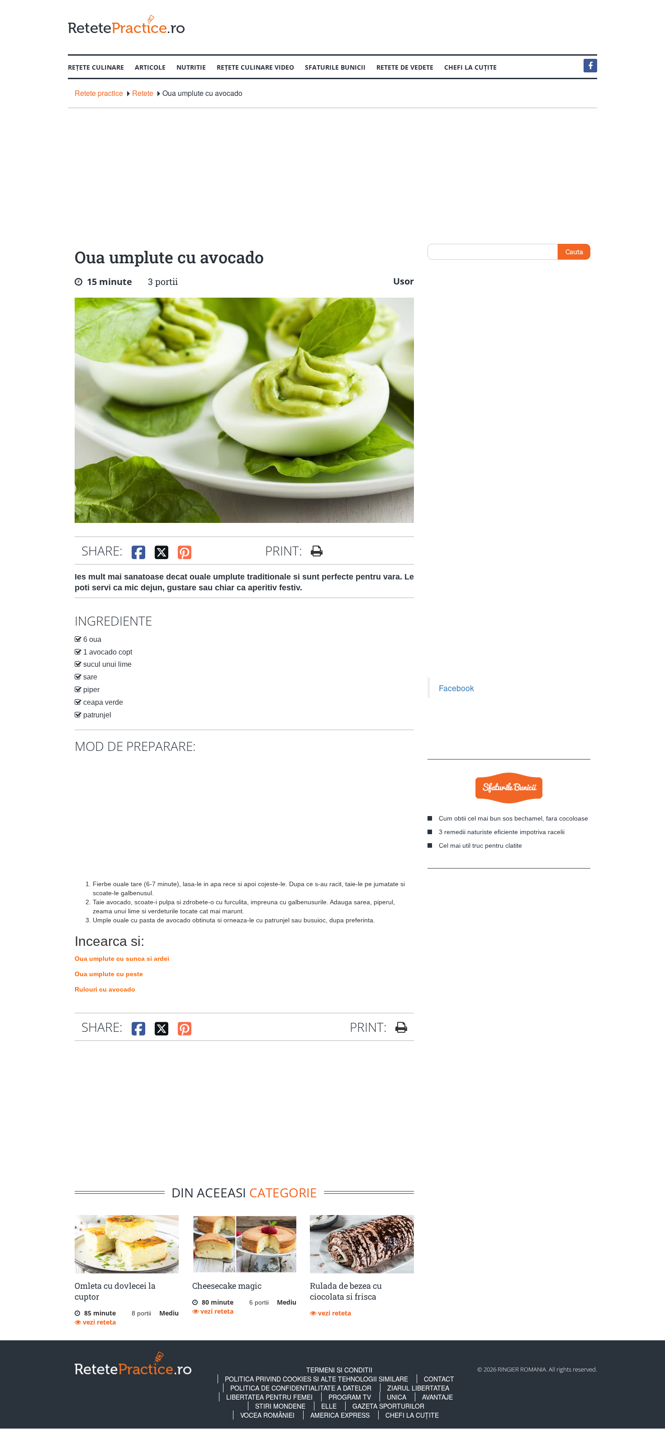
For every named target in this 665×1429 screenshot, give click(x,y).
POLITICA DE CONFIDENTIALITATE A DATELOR (300, 1387)
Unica (396, 1396)
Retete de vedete (404, 67)
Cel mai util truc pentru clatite (480, 845)
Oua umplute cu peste (109, 974)
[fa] (313, 551)
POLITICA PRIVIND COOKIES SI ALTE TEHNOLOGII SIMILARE (316, 1378)
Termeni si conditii (339, 1369)
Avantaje (437, 1396)
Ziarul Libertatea (418, 1387)
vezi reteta (98, 1322)
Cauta (574, 251)
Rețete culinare (96, 67)
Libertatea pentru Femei (269, 1396)
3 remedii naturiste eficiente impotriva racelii (502, 832)
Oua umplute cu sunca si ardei (122, 958)
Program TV (349, 1396)
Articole (150, 67)
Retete (142, 93)
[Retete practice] (126, 23)
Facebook (456, 687)
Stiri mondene (280, 1405)
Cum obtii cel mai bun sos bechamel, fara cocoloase (513, 818)
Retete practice (99, 93)
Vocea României (267, 1415)
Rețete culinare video (255, 67)
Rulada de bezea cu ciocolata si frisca (346, 1291)
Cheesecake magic (226, 1285)
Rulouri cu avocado (105, 989)
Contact (439, 1378)
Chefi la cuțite (470, 67)
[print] (398, 1027)
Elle (329, 1405)
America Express (340, 1415)
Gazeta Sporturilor (388, 1405)
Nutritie (191, 67)
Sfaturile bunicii (335, 67)
